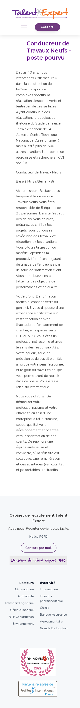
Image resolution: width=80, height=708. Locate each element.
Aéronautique (24, 589)
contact (47, 27)
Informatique (49, 589)
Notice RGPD (38, 537)
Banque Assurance (53, 615)
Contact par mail (38, 548)
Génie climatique (22, 610)
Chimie (44, 608)
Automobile (26, 596)
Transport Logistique (19, 603)
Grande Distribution (54, 628)
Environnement (23, 624)
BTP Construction (21, 617)
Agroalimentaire (51, 621)
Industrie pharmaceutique (51, 598)
